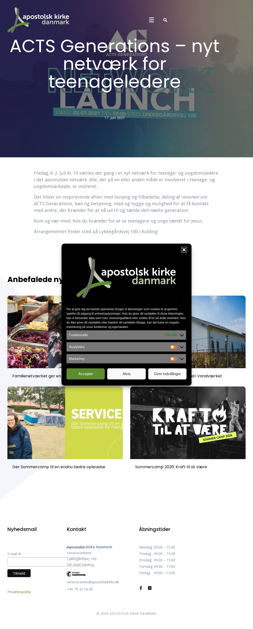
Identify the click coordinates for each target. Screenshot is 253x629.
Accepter (85, 374)
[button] (184, 249)
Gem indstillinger (167, 374)
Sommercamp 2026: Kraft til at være (171, 467)
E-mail (14, 554)
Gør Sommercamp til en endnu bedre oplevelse (58, 467)
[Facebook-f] (141, 588)
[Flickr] (150, 588)
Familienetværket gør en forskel (43, 376)
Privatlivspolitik (19, 591)
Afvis (127, 374)
